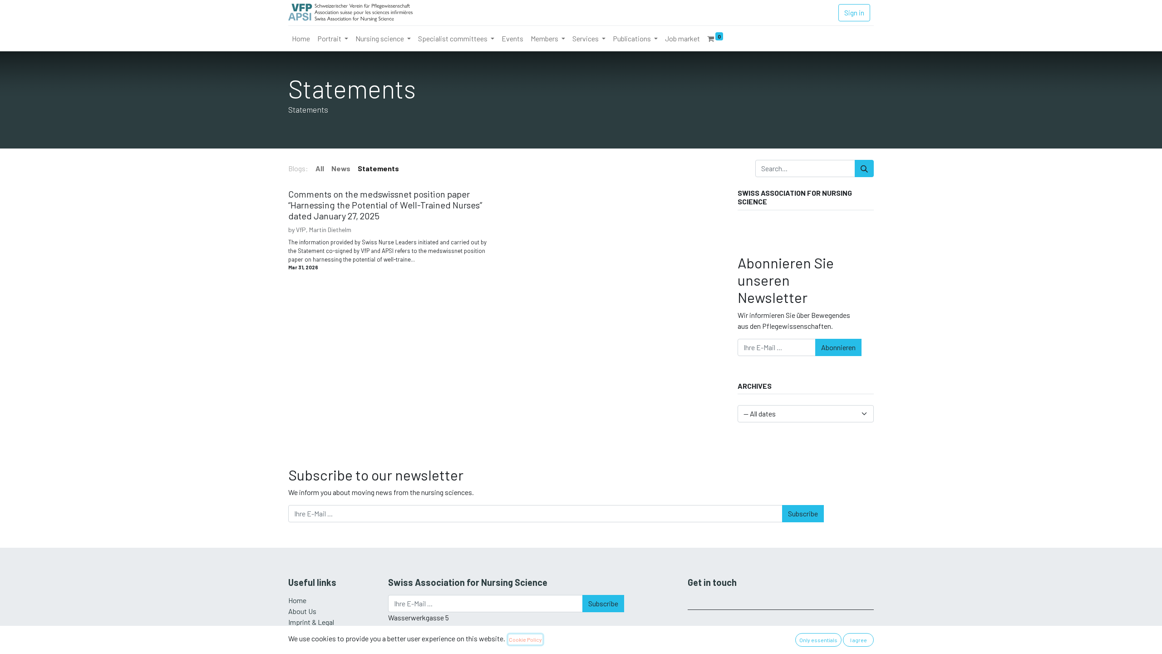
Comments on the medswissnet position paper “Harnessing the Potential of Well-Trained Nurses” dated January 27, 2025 (385, 204)
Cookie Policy (525, 639)
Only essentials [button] (818, 640)
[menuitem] (301, 39)
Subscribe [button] (803, 513)
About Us (302, 611)
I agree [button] (858, 640)
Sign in (854, 12)
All (319, 168)
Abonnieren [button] (838, 347)
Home (297, 600)
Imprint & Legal (311, 622)
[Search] (864, 168)
